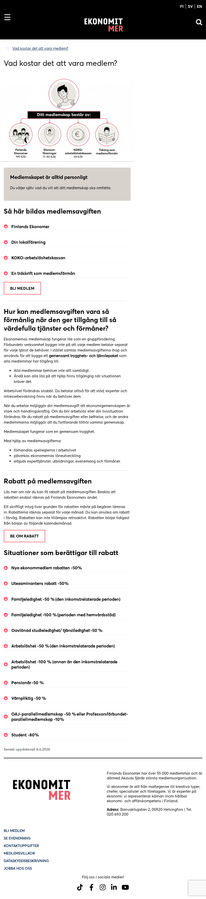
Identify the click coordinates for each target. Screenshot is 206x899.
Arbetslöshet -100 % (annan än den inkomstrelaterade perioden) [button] (64, 664)
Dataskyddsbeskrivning (26, 861)
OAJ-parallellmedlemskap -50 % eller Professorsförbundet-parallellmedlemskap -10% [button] (69, 716)
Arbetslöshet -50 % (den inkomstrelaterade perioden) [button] (63, 645)
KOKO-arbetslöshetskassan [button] (39, 257)
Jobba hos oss (18, 868)
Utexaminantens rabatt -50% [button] (40, 583)
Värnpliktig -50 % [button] (29, 698)
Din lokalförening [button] (29, 242)
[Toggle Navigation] (9, 25)
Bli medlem (22, 288)
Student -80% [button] (25, 734)
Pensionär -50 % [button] (28, 682)
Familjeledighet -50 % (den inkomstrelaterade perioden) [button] (66, 599)
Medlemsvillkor (19, 853)
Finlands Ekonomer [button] (31, 226)
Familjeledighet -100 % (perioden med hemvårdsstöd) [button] (63, 614)
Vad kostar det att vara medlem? (40, 48)
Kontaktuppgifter (21, 845)
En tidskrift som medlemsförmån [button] (44, 273)
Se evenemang (17, 838)
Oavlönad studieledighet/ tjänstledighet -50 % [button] (57, 630)
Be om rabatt (24, 535)
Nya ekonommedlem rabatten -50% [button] (46, 567)
